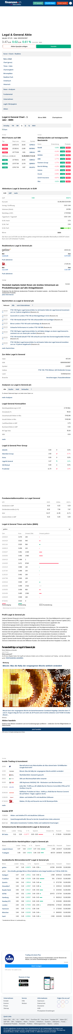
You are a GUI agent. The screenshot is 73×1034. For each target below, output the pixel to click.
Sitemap (6, 1008)
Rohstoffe (22, 1024)
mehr (16, 193)
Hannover (5, 909)
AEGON (4, 450)
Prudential (5, 469)
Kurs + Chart (7, 59)
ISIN (15, 38)
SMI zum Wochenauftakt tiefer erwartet (33, 779)
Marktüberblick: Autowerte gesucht (32, 775)
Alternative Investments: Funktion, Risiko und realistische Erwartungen (34, 823)
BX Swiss (5, 834)
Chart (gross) (7, 62)
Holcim (40, 170)
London (4, 905)
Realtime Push (8, 77)
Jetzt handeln (36, 729)
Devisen (32, 1021)
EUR (4, 193)
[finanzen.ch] (13, 2)
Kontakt (6, 1001)
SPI (13, 1019)
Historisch (6, 84)
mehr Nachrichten (8, 348)
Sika (39, 181)
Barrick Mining (42, 166)
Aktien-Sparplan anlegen (19, 46)
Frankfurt (5, 879)
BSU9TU (32, 167)
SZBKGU (32, 160)
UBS (39, 151)
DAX (27, 1019)
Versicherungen (51, 378)
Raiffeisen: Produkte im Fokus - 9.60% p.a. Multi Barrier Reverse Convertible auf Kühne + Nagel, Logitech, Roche (44, 793)
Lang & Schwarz (7, 849)
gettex (4, 867)
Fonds (63, 1021)
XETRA (4, 894)
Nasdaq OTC (6, 901)
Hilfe (23, 1001)
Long (62, 147)
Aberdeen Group (8, 454)
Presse (6, 1006)
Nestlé (40, 148)
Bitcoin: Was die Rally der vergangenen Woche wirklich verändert (41, 771)
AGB (38, 1008)
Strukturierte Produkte (10, 1024)
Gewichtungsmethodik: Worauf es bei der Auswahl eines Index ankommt (35, 819)
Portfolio (29, 1024)
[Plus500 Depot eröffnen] (15, 4)
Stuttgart (5, 875)
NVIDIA (40, 155)
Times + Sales (7, 66)
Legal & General (7, 461)
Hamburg (5, 897)
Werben (24, 1003)
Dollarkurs (39, 1021)
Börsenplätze (7, 73)
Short (68, 147)
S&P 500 (6, 1021)
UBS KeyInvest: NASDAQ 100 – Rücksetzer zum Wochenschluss (41, 782)
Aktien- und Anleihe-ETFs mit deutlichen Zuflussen (36, 797)
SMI (12, 1021)
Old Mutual (6, 465)
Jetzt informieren (8, 295)
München (5, 912)
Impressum (40, 1001)
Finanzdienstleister (64, 378)
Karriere (6, 1003)
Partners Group (43, 163)
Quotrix (4, 882)
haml (4, 916)
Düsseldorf (6, 886)
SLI (17, 1019)
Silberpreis (55, 1021)
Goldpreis (18, 1021)
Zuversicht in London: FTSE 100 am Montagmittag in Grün (29, 316)
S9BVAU (32, 152)
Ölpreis (49, 1024)
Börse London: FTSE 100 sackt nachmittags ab (25, 324)
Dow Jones (44, 1019)
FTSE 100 (41, 370)
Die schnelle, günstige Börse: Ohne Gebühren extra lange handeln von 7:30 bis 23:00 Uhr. (38, 871)
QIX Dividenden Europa (63, 370)
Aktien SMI (7, 1019)
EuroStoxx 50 (35, 1019)
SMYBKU (32, 148)
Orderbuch (7, 81)
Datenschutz (41, 1003)
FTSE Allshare (49, 370)
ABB (39, 159)
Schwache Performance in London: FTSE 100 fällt (27, 327)
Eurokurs (48, 1021)
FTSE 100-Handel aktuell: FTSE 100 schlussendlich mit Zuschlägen (32, 320)
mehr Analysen (7, 397)
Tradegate (5, 853)
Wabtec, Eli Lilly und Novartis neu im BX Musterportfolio (39, 801)
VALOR (4, 38)
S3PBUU (32, 145)
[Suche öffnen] (70, 3)
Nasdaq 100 (54, 1019)
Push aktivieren (7, 260)
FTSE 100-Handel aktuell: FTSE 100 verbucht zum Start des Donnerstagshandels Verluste (40, 337)
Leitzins (56, 1024)
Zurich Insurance (43, 178)
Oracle (40, 174)
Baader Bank (6, 890)
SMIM (22, 1019)
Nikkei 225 (63, 1019)
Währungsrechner (39, 1024)
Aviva (4, 457)
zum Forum (5, 652)
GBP (10, 193)
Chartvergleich (8, 70)
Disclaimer (40, 1006)
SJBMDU (32, 164)
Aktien (26, 1021)
